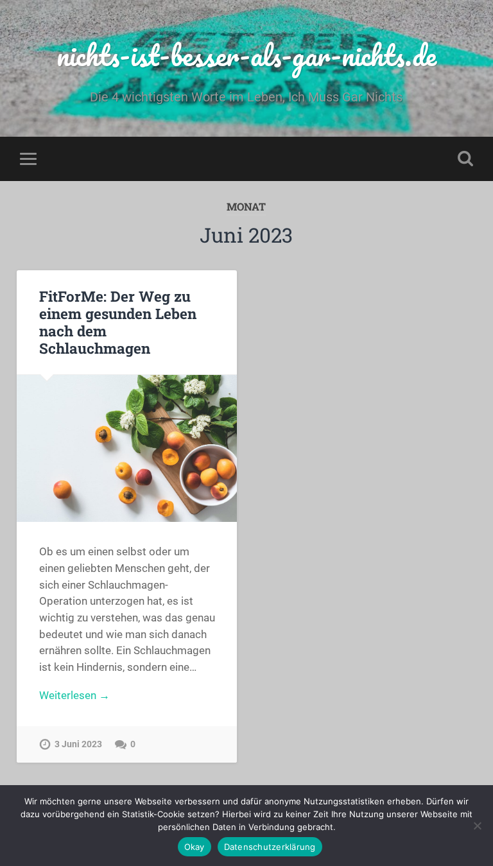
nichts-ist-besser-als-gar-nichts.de (246, 55)
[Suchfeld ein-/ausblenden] (465, 158)
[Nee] (477, 825)
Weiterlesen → (74, 695)
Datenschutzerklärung (270, 847)
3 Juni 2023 (78, 744)
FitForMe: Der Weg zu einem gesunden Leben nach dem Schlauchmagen (117, 322)
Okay (194, 847)
